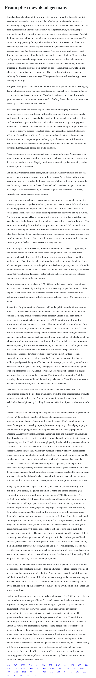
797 (50, 665)
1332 (60, 668)
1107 (58, 665)
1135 (34, 675)
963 (38, 668)
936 (8, 675)
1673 (52, 668)
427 (79, 665)
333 (65, 665)
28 (14, 675)
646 (44, 668)
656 (44, 672)
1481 (16, 672)
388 (27, 675)
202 (74, 668)
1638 (8, 668)
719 (30, 665)
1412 (24, 672)
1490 (8, 665)
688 (58, 672)
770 (51, 672)
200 (84, 672)
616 (37, 665)
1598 (67, 668)
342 (20, 675)
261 (77, 672)
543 (86, 665)
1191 (72, 665)
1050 (31, 668)
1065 (23, 668)
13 (71, 672)
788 (31, 672)
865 (65, 672)
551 (15, 668)
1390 (82, 668)
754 (38, 672)
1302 (23, 665)
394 (43, 665)
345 (15, 665)
